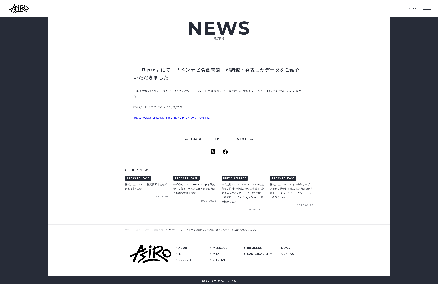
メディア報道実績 (154, 230)
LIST (219, 139)
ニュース (138, 230)
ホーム (128, 230)
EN (415, 8)
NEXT (242, 139)
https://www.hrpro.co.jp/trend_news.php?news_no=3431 (171, 117)
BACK (196, 139)
